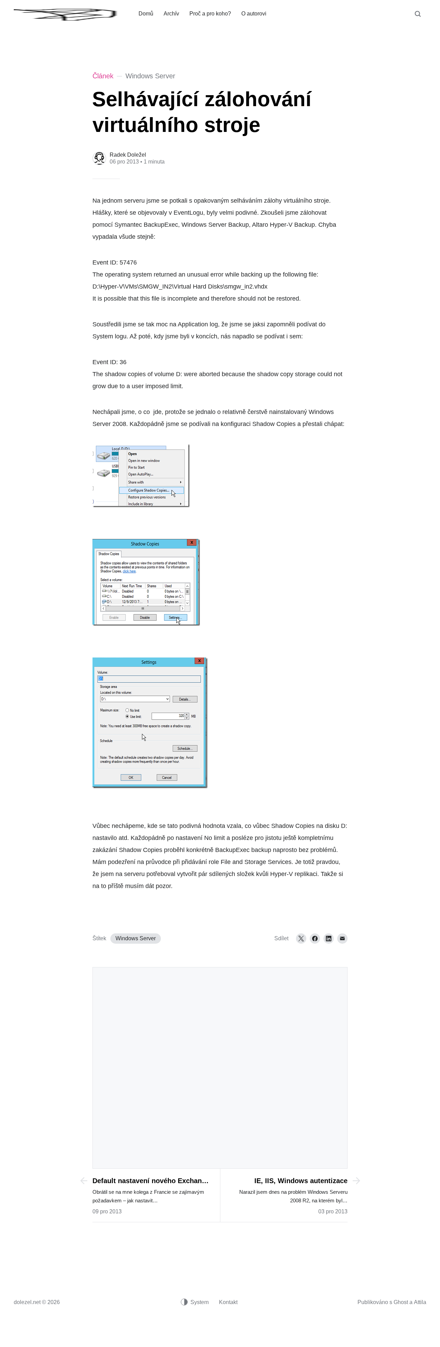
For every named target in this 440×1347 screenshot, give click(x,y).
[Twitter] (301, 938)
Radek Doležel (128, 155)
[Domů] (71, 14)
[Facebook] (315, 938)
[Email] (342, 938)
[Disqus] (220, 1067)
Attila (420, 1302)
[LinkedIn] (328, 938)
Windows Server (136, 938)
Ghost (401, 1302)
